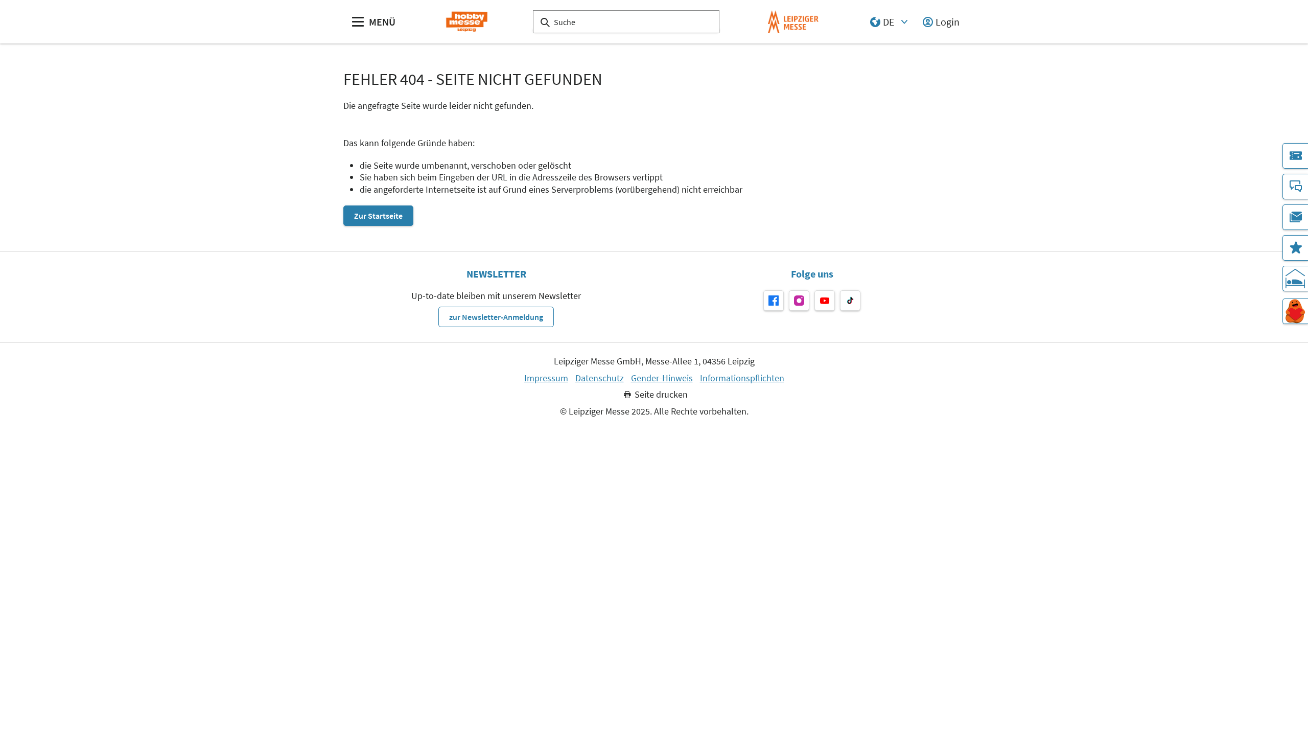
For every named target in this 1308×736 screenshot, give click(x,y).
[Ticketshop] (1295, 156)
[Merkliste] (1295, 248)
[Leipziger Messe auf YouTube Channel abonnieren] (824, 300)
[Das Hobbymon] (1295, 311)
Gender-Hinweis (662, 378)
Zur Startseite (378, 216)
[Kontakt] (1295, 186)
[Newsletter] (1295, 217)
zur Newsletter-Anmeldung (496, 317)
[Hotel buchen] (1295, 278)
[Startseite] (466, 21)
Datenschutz (599, 378)
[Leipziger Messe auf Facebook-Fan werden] (773, 300)
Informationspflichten (742, 378)
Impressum (546, 378)
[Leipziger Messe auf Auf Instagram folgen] (799, 300)
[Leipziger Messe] (793, 21)
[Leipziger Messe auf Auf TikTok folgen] (850, 300)
